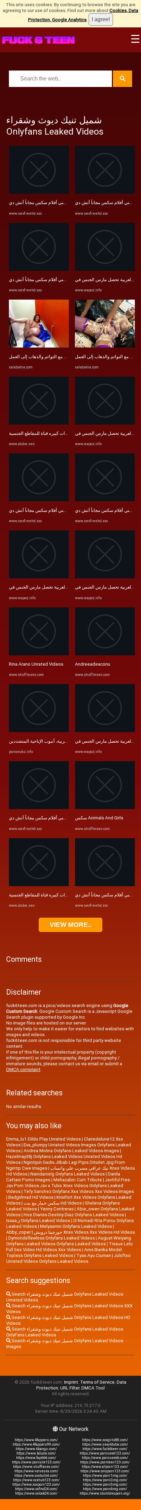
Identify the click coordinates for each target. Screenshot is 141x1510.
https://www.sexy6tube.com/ (105, 1444)
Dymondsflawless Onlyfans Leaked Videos (51, 1238)
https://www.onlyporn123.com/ (104, 1471)
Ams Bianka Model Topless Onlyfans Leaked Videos (64, 1252)
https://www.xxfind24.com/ (36, 1489)
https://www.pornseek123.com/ (105, 1453)
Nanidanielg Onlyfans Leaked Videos (67, 1174)
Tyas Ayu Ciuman (93, 1255)
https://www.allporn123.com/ (105, 1466)
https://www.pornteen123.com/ (105, 1462)
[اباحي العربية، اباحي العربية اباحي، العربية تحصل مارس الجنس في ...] (39, 577)
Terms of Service (97, 1382)
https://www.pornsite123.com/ (36, 1462)
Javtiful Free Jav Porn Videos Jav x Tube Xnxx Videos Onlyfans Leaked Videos (68, 1185)
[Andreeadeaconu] (105, 654)
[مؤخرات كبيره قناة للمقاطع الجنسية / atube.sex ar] (39, 423)
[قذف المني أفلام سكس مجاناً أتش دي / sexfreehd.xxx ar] (39, 192)
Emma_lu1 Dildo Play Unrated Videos (43, 1139)
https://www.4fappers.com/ (36, 1440)
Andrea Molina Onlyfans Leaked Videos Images (71, 1151)
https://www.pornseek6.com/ (105, 1458)
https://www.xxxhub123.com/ (36, 1480)
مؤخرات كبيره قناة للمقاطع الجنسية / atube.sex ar (56, 433)
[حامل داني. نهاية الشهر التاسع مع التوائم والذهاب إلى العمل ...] (39, 346)
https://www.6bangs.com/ (36, 1449)
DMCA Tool (93, 1388)
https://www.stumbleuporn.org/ (105, 1493)
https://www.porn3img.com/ (105, 1484)
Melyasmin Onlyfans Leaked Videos (76, 1226)
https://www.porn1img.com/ (105, 1475)
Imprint (71, 1382)
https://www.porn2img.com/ (105, 1480)
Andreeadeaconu (92, 664)
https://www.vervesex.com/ (36, 1471)
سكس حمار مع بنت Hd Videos (53, 1203)
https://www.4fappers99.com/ (36, 1444)
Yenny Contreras (57, 1209)
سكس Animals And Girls (99, 818)
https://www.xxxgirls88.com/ (105, 1440)
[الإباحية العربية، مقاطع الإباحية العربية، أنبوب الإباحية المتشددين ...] (39, 730)
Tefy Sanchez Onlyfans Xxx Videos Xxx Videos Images (79, 1191)
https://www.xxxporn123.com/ (36, 1484)
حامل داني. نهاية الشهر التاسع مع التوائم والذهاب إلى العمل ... (66, 357)
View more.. (70, 924)
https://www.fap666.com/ (36, 1458)
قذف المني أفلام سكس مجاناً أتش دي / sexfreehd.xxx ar (63, 202)
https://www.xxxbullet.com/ (36, 1475)
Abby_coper (18, 1232)
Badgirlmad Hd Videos (30, 1197)
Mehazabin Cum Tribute (77, 1180)
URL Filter (69, 1388)
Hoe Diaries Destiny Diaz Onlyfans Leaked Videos (74, 1215)
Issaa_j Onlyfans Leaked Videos (38, 1220)
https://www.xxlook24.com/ (36, 1493)
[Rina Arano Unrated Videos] (39, 654)
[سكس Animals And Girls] (105, 807)
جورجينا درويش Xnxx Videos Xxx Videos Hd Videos (84, 1232)
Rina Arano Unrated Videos (36, 664)
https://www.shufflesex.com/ (36, 1466)
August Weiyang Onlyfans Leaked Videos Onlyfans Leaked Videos (68, 1241)
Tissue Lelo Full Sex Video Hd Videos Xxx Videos (69, 1247)
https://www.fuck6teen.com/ (104, 1449)
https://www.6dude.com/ (36, 1453)
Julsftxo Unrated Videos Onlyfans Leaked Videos (68, 1258)
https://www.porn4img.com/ (105, 1489)
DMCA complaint (23, 1069)
